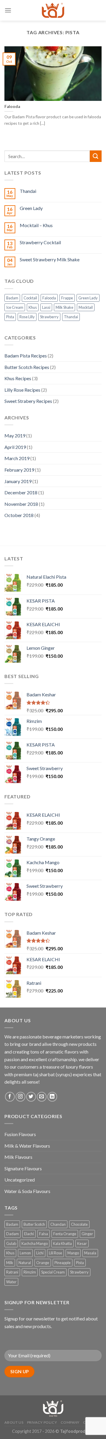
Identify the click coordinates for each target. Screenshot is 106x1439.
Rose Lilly (27, 316)
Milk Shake (64, 307)
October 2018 (19, 515)
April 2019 (15, 447)
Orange (42, 1262)
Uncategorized (19, 1179)
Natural (25, 1262)
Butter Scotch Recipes (26, 367)
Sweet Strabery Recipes (28, 401)
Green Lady (31, 208)
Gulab (11, 1243)
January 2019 (18, 481)
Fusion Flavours (20, 1134)
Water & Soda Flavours (27, 1191)
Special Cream (53, 1272)
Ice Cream (14, 307)
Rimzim (30, 1272)
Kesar (82, 1243)
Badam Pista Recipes (25, 355)
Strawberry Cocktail (40, 242)
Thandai (28, 191)
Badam (12, 298)
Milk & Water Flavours (27, 1145)
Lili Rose (55, 1253)
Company (70, 1422)
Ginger (87, 1233)
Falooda (49, 298)
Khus (33, 307)
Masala (90, 1253)
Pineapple (62, 1262)
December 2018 (20, 492)
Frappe (67, 298)
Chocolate (79, 1224)
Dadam (12, 1233)
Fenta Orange (64, 1233)
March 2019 (16, 458)
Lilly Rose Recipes (22, 390)
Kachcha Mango (34, 1243)
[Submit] (96, 156)
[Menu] (7, 10)
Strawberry (49, 316)
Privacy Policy (42, 1422)
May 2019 (14, 435)
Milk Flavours (18, 1157)
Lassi (46, 307)
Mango (73, 1253)
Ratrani (12, 1272)
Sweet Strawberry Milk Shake (50, 259)
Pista (10, 316)
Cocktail (30, 298)
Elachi (29, 1233)
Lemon (25, 1253)
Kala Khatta (62, 1243)
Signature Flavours (23, 1168)
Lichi (40, 1253)
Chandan (58, 1224)
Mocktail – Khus (36, 225)
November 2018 (21, 504)
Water (11, 1281)
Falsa (43, 1233)
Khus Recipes (17, 378)
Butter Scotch (34, 1224)
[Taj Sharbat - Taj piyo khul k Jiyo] (53, 10)
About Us (13, 1422)
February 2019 (19, 469)
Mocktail (86, 307)
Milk (9, 1262)
